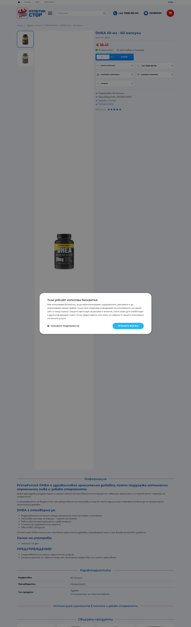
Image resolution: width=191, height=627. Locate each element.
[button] (63, 325)
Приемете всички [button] (128, 326)
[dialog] (95, 313)
